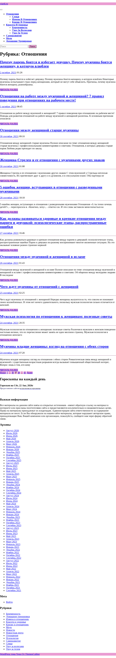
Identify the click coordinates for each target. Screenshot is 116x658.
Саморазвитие (14, 35)
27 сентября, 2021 (9, 233)
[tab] (1, 9)
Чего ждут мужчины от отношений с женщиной (39, 287)
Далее (30, 372)
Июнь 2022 (12, 566)
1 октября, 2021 (8, 106)
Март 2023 (11, 541)
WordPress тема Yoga (11, 654)
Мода (9, 38)
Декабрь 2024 (13, 484)
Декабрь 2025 (13, 452)
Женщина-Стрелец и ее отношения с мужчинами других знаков (52, 160)
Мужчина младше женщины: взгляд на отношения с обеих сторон (54, 346)
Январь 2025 (12, 482)
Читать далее (9, 89)
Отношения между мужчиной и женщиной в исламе (42, 257)
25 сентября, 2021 (9, 293)
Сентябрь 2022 (13, 558)
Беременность (19, 27)
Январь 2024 (12, 514)
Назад (3, 372)
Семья (15, 16)
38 (19, 372)
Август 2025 (12, 463)
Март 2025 (11, 476)
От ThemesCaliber (31, 654)
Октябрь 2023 (13, 522)
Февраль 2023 (13, 544)
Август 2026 (12, 430)
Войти (9, 602)
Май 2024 (11, 503)
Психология (12, 638)
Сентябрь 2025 (13, 460)
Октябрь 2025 (13, 457)
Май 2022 (11, 568)
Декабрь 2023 (13, 517)
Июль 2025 (11, 465)
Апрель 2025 (12, 474)
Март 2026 (11, 444)
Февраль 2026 (13, 446)
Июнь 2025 (12, 468)
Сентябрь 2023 (13, 525)
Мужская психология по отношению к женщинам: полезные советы (56, 316)
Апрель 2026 (12, 441)
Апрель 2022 (12, 571)
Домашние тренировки (19, 41)
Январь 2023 (12, 547)
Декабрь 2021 (13, 582)
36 (12, 372)
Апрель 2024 (12, 506)
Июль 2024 (11, 498)
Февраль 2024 (13, 512)
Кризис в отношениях (24, 22)
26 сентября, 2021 (9, 263)
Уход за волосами (22, 30)
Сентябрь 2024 (13, 493)
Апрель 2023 (12, 539)
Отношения (12, 14)
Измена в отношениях (24, 19)
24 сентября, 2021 (9, 323)
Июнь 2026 (12, 436)
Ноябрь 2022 (12, 552)
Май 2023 (11, 536)
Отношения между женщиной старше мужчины (39, 130)
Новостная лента (14, 632)
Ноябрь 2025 (12, 455)
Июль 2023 (11, 531)
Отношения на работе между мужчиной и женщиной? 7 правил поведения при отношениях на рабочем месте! (52, 98)
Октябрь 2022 (13, 555)
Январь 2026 (12, 449)
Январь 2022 (12, 579)
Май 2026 (11, 438)
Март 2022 (11, 574)
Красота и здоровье (17, 24)
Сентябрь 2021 (13, 590)
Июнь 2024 (12, 501)
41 (25, 372)
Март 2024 (11, 509)
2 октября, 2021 (8, 72)
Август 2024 (12, 495)
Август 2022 (12, 560)
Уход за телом (20, 33)
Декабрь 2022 (13, 550)
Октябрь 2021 (13, 587)
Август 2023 (12, 528)
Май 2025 (11, 471)
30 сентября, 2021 (9, 136)
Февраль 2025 (13, 479)
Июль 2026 (11, 433)
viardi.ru (4, 3)
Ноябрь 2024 (12, 487)
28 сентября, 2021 (9, 197)
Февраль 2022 (13, 577)
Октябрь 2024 (13, 490)
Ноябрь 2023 (12, 520)
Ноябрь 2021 (12, 585)
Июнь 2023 (12, 533)
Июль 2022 (11, 563)
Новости (10, 630)
